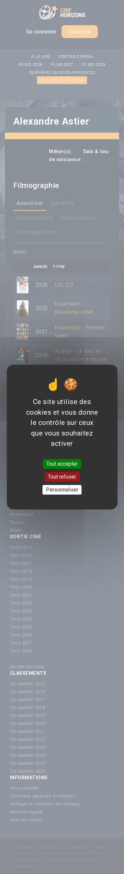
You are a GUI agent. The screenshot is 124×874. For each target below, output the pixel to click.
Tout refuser (62, 477)
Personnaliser (62, 490)
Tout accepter (62, 464)
